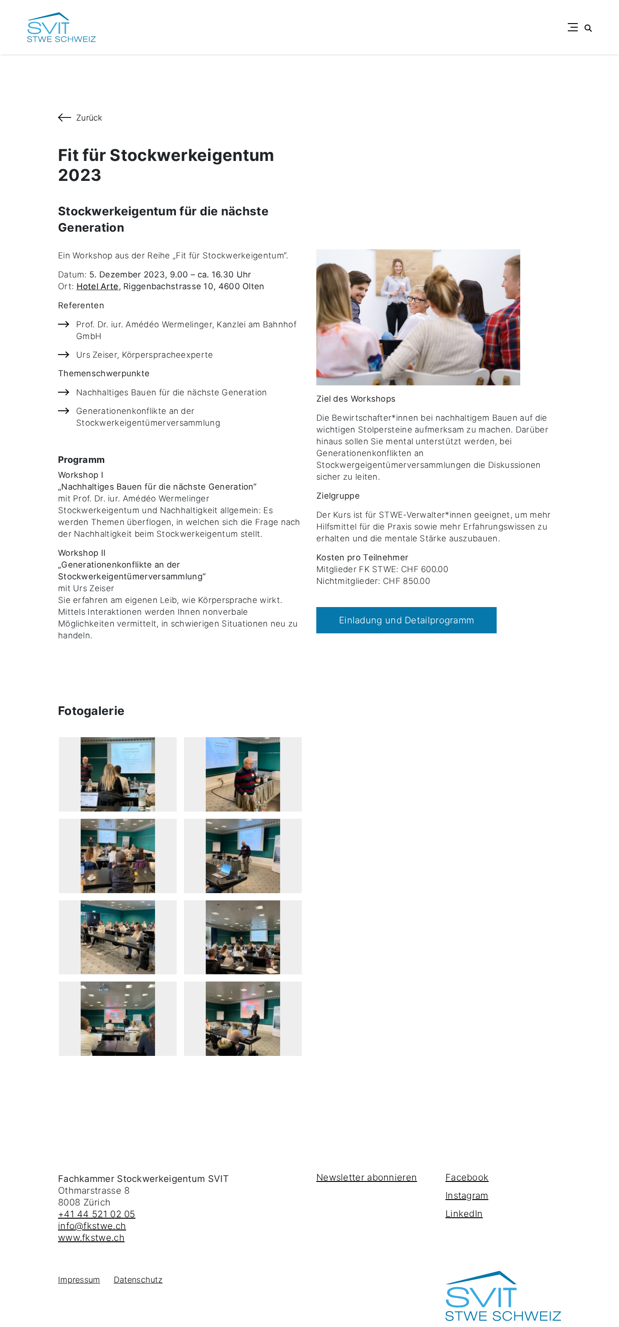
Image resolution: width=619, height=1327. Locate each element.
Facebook (466, 1177)
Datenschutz (138, 1279)
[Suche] (588, 27)
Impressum (79, 1279)
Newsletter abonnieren (366, 1177)
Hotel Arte (98, 286)
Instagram (466, 1195)
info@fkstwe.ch (92, 1225)
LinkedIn (464, 1213)
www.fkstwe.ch (91, 1237)
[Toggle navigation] (573, 27)
